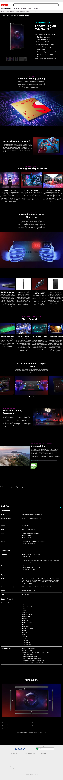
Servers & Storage (28, 764)
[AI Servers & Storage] (19, 11)
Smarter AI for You (28, 768)
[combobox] (35, 5)
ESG (10, 760)
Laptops (26, 755)
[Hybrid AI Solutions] (9, 11)
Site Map (30, 775)
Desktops (26, 757)
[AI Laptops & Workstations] (31, 11)
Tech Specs (30, 68)
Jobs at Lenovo (12, 764)
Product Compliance (44, 759)
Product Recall (43, 760)
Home (4, 15)
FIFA (10, 766)
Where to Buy (42, 755)
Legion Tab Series (14, 15)
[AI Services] (37, 11)
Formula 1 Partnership (14, 768)
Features (23, 68)
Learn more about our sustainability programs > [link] (44, 460)
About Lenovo (12, 755)
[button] (57, 5)
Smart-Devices (27, 762)
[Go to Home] (4, 5)
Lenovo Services (28, 766)
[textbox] (45, 748)
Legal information (13, 762)
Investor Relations (13, 759)
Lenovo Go (12, 770)
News (11, 757)
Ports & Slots (39, 68)
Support (41, 764)
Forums (41, 762)
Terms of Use (35, 775)
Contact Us (42, 757)
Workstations (27, 759)
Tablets (7, 15)
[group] (8, 59)
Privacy (27, 775)
